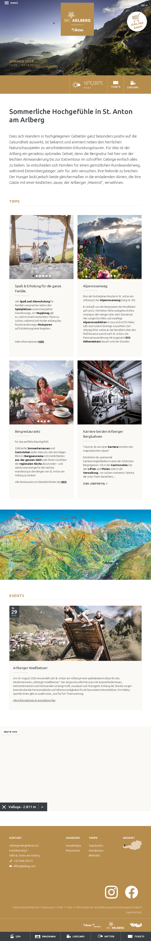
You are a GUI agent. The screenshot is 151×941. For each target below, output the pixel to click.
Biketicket (94, 855)
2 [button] (37, 276)
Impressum (47, 907)
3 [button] (40, 276)
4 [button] (43, 276)
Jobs (70, 907)
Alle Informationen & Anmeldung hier (34, 700)
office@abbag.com (24, 866)
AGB (60, 907)
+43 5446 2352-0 (23, 860)
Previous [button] (13, 247)
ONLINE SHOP (137, 25)
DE (143, 5)
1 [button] (33, 276)
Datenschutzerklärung (25, 907)
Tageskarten (96, 845)
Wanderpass (96, 850)
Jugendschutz (134, 912)
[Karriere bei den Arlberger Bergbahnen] (110, 392)
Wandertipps (73, 845)
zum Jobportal (94, 483)
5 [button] (47, 276)
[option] (41, 247)
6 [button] (50, 276)
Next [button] (70, 247)
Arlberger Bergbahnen (77, 19)
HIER (41, 341)
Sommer (126, 5)
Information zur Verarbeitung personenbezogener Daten (108, 907)
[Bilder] (76, 633)
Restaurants (73, 850)
